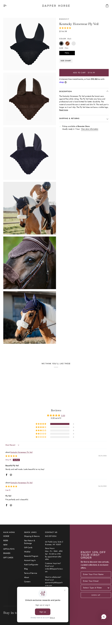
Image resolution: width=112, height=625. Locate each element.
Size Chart (66, 61)
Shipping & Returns (31, 536)
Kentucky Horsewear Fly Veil (21, 452)
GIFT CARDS (8, 557)
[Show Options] (108, 588)
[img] (11, 456)
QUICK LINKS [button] (30, 532)
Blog (26, 568)
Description (65, 91)
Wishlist (27, 551)
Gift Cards (28, 547)
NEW (5, 544)
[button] (65, 28)
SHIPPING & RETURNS (69, 118)
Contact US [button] (51, 532)
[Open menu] (7, 5)
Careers (27, 581)
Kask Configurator (31, 564)
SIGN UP (96, 595)
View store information (89, 129)
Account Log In (30, 560)
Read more (63, 110)
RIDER (5, 540)
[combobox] (95, 588)
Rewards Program (31, 556)
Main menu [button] (9, 532)
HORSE (6, 536)
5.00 (63, 415)
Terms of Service (30, 573)
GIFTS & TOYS (8, 549)
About (26, 577)
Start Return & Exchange (29, 542)
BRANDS (6, 553)
